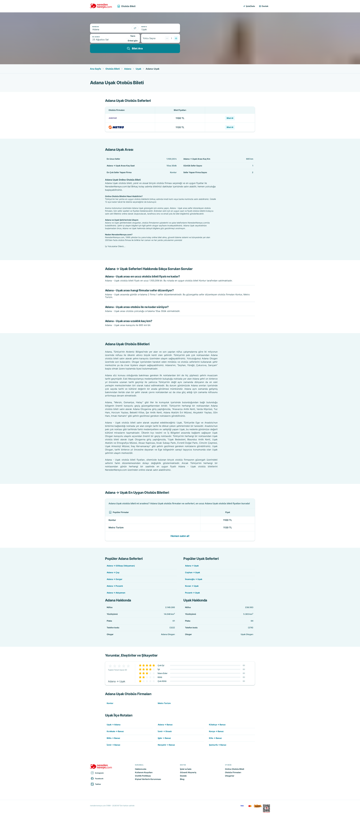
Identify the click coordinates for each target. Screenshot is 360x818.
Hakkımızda (140, 769)
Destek (265, 6)
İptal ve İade (185, 769)
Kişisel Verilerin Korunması (148, 779)
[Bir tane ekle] (176, 38)
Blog (182, 779)
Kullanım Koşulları (144, 772)
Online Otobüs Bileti (234, 769)
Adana (127, 68)
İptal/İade (250, 6)
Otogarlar (229, 776)
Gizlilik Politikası (143, 776)
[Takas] (135, 28)
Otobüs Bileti (112, 68)
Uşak (138, 68)
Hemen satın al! (180, 536)
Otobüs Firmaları (233, 772)
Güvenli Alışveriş (188, 772)
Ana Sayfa (95, 68)
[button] (249, 6)
